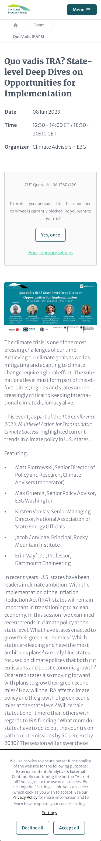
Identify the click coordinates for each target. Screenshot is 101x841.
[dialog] (50, 795)
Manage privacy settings (50, 252)
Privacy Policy (24, 797)
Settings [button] (49, 812)
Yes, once (50, 235)
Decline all (32, 827)
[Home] (18, 9)
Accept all (69, 827)
